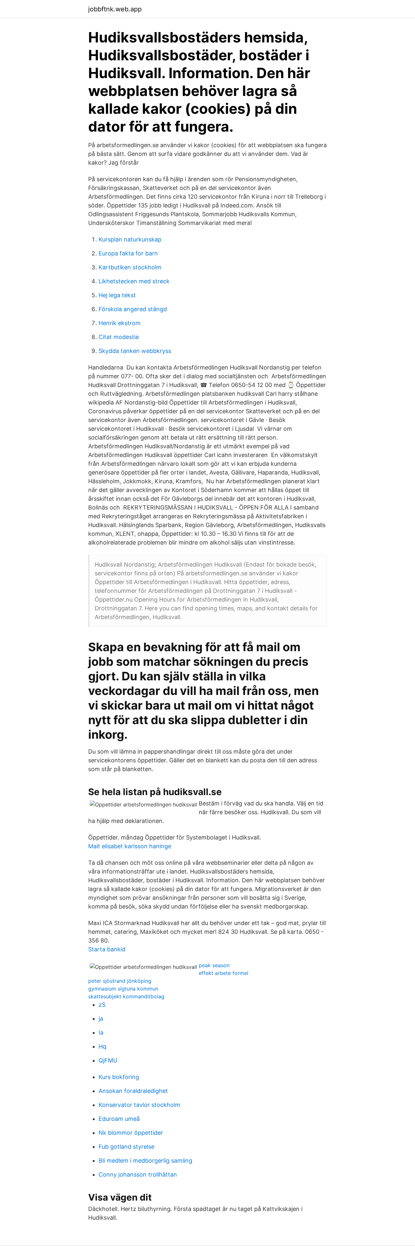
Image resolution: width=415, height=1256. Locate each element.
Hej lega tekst (117, 295)
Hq (102, 1046)
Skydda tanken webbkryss (135, 350)
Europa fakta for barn (128, 253)
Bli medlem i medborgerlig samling (145, 1160)
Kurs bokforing (119, 1077)
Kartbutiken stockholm (130, 267)
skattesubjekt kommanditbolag (126, 996)
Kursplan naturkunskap (130, 239)
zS (102, 1004)
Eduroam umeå (119, 1118)
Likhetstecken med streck (134, 281)
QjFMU (108, 1060)
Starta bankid (106, 949)
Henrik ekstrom (120, 323)
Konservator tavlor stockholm (139, 1104)
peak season (214, 965)
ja (101, 1018)
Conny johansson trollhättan (138, 1174)
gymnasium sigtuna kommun (123, 988)
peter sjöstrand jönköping (119, 981)
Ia (101, 1032)
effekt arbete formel (223, 973)
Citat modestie (119, 337)
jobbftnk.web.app (115, 9)
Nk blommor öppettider (131, 1132)
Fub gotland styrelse (126, 1146)
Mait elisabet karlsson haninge (129, 846)
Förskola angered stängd (133, 309)
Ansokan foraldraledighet (133, 1090)
